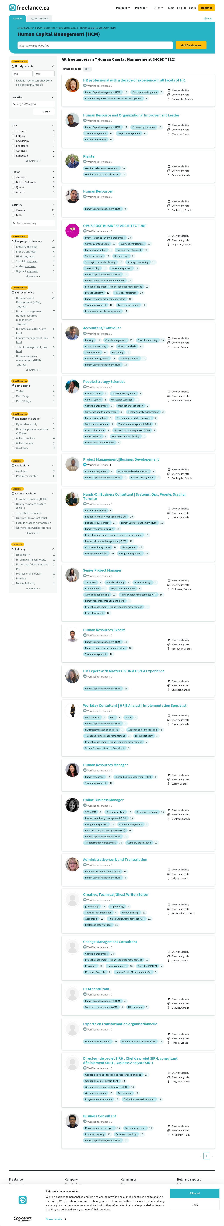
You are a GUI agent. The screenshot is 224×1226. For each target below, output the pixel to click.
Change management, (29, 338)
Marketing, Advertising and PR (32, 566)
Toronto (21, 131)
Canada (20, 210)
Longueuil (22, 155)
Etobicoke (22, 145)
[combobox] (87, 45)
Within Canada (24, 443)
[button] (123, 7)
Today (19, 391)
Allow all (195, 1193)
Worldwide (22, 448)
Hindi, (19, 256)
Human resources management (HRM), (28, 358)
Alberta (20, 192)
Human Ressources (45, 27)
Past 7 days (22, 396)
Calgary (20, 136)
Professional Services (29, 573)
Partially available (27, 476)
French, (20, 251)
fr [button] (184, 7)
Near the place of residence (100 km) (32, 431)
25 (86, 69)
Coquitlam (22, 141)
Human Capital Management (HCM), (28, 300)
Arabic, (20, 266)
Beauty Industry (25, 583)
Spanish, (21, 261)
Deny (195, 1204)
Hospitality (23, 554)
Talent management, (29, 347)
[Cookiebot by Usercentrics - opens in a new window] (22, 1219)
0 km (45, 111)
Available (21, 471)
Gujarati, (21, 271)
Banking (21, 578)
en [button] (178, 7)
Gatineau (21, 150)
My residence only (26, 424)
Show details (54, 1219)
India (19, 215)
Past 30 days (23, 401)
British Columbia (26, 182)
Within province (25, 438)
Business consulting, (28, 329)
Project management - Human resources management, (30, 315)
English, (21, 246)
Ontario (21, 177)
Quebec (20, 187)
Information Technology (31, 559)
